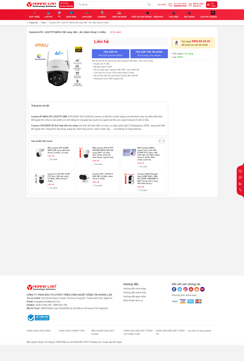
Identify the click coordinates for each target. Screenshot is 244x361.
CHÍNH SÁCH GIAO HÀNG (39, 331)
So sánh (117, 32)
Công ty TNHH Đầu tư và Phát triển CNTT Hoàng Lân (74, 342)
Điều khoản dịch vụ (133, 300)
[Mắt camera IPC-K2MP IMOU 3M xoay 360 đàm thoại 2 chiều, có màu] (39, 152)
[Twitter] (179, 289)
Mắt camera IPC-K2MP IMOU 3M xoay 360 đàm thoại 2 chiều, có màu (59, 150)
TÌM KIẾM (161, 5)
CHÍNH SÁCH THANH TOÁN (71, 331)
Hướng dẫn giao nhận (134, 296)
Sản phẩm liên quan (42, 141)
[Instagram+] (185, 289)
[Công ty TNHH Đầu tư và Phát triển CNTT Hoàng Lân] (41, 4)
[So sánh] (240, 189)
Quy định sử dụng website (199, 331)
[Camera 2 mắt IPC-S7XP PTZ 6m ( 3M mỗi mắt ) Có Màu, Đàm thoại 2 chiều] (39, 178)
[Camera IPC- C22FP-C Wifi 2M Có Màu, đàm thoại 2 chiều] (84, 178)
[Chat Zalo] (240, 183)
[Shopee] (196, 289)
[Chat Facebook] (240, 177)
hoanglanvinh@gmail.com (47, 301)
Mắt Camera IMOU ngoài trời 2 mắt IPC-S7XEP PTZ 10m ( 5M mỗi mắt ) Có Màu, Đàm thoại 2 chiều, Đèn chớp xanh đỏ (148, 154)
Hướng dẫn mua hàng (134, 288)
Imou (43, 22)
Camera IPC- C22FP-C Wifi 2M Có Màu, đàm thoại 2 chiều (102, 176)
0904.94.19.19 (201, 41)
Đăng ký (197, 6)
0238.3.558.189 (43, 305)
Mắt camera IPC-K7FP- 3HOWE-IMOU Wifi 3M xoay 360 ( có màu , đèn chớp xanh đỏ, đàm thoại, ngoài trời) (103, 152)
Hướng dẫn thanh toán (134, 292)
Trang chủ (33, 22)
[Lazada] (202, 289)
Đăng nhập (198, 3)
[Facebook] (174, 289)
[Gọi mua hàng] (240, 171)
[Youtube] (191, 289)
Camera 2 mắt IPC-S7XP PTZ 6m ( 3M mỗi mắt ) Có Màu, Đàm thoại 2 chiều (59, 177)
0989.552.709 (60, 305)
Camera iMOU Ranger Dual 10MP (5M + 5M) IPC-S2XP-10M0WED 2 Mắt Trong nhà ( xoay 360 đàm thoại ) (147, 178)
